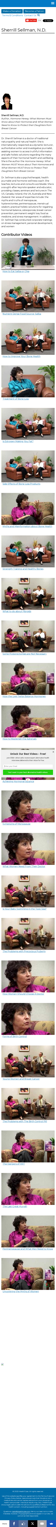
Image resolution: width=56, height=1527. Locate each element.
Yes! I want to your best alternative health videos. (28, 772)
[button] (28, 754)
